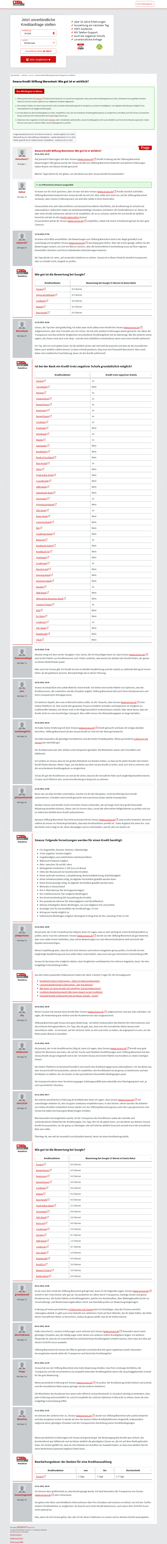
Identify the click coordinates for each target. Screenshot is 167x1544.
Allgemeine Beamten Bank (49, 598)
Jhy (22, 1015)
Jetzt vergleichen (38, 59)
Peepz (22, 1371)
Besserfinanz (42, 404)
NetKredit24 (42, 1276)
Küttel (22, 191)
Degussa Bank (43, 575)
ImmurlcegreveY (23, 1494)
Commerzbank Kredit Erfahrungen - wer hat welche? (66, 984)
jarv (22, 691)
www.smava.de (85, 159)
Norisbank (41, 433)
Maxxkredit (41, 633)
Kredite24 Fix (43, 551)
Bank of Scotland (45, 457)
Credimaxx (41, 563)
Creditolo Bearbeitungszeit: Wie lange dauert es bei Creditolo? (71, 991)
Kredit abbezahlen (69, 217)
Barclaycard (42, 569)
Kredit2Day (41, 451)
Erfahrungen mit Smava (81, 1309)
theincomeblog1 (23, 658)
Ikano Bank (42, 516)
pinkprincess (22, 935)
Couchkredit (42, 480)
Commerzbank (43, 522)
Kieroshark (22, 330)
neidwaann (22, 1051)
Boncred (40, 539)
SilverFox (22, 1419)
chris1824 (22, 1103)
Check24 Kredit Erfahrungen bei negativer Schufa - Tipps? (69, 995)
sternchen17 (22, 159)
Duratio (40, 586)
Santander (41, 445)
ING (38, 527)
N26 (38, 610)
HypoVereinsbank (45, 504)
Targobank (41, 386)
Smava (38, 98)
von (86, 1470)
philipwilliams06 (24, 797)
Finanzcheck (42, 398)
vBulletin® (22, 1527)
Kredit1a (40, 1264)
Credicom (41, 622)
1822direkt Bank (44, 492)
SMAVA (52, 120)
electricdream (22, 1334)
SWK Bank (41, 486)
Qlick (38, 639)
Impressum (16, 1534)
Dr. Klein (40, 616)
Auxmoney (41, 410)
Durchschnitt (133, 1470)
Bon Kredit (41, 312)
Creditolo (41, 300)
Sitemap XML (17, 1542)
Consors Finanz (44, 604)
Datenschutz (16, 1538)
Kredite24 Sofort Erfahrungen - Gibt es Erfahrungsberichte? (70, 980)
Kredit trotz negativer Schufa (121, 374)
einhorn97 (21, 242)
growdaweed (22, 1294)
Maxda (39, 306)
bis (104, 1470)
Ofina (39, 469)
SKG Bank (41, 510)
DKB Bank (41, 592)
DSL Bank (41, 627)
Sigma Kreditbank (45, 294)
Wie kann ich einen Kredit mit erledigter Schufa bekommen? (70, 988)
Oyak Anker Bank (44, 475)
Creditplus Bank (44, 533)
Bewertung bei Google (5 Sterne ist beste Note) (111, 282)
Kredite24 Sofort (44, 545)
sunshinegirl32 (23, 731)
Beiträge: (21, 164)
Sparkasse (41, 557)
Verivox (40, 392)
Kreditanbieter (53, 282)
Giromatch (41, 498)
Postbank (41, 427)
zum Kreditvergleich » (145, 4)
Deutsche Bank (43, 580)
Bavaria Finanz (43, 1270)
